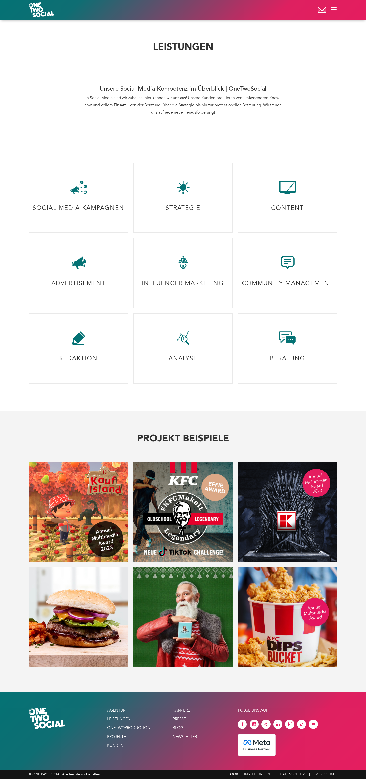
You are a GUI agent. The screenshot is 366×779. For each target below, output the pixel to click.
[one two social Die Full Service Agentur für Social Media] (42, 9)
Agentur (116, 711)
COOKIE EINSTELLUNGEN (249, 774)
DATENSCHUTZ (292, 774)
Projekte (116, 737)
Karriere (181, 711)
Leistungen (119, 719)
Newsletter (185, 737)
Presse (179, 719)
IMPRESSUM (324, 774)
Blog (178, 728)
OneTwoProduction (128, 728)
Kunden (115, 746)
